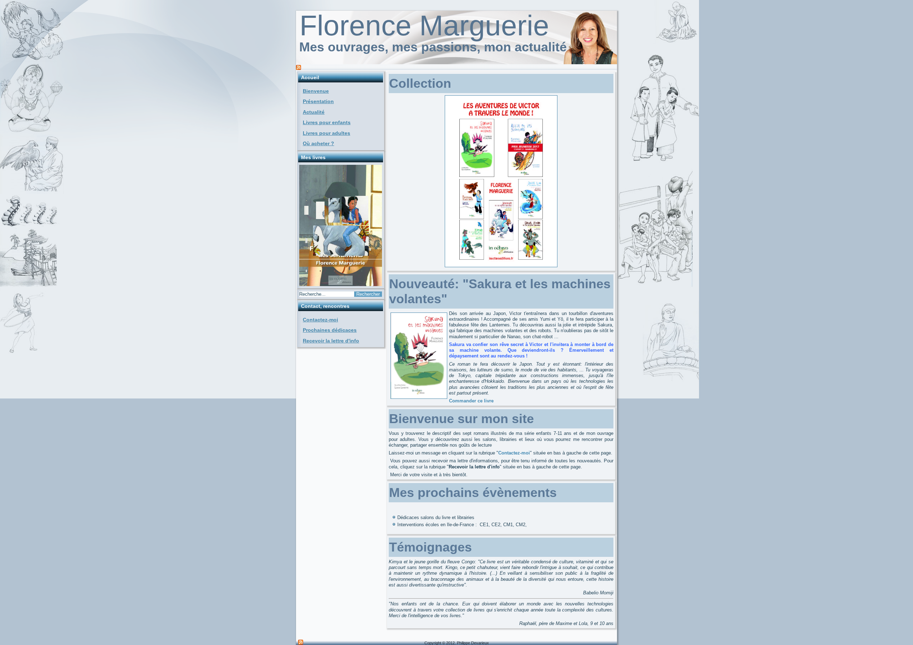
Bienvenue (316, 91)
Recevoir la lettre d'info (331, 341)
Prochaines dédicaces (330, 330)
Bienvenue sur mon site (461, 418)
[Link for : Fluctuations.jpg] (340, 225)
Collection (420, 83)
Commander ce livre (471, 400)
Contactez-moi (320, 319)
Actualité (314, 112)
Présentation (318, 101)
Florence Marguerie (424, 25)
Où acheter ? (318, 143)
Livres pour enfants (327, 122)
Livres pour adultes (326, 133)
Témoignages (430, 547)
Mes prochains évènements (473, 492)
